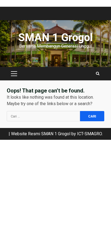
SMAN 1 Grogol (55, 37)
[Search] (97, 74)
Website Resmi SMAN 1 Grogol (40, 133)
